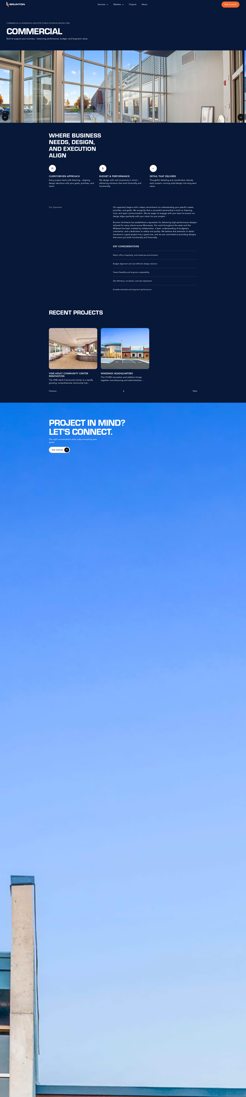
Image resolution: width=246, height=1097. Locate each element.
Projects (132, 4)
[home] (31, 4)
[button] (103, 4)
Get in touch (230, 4)
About (144, 4)
